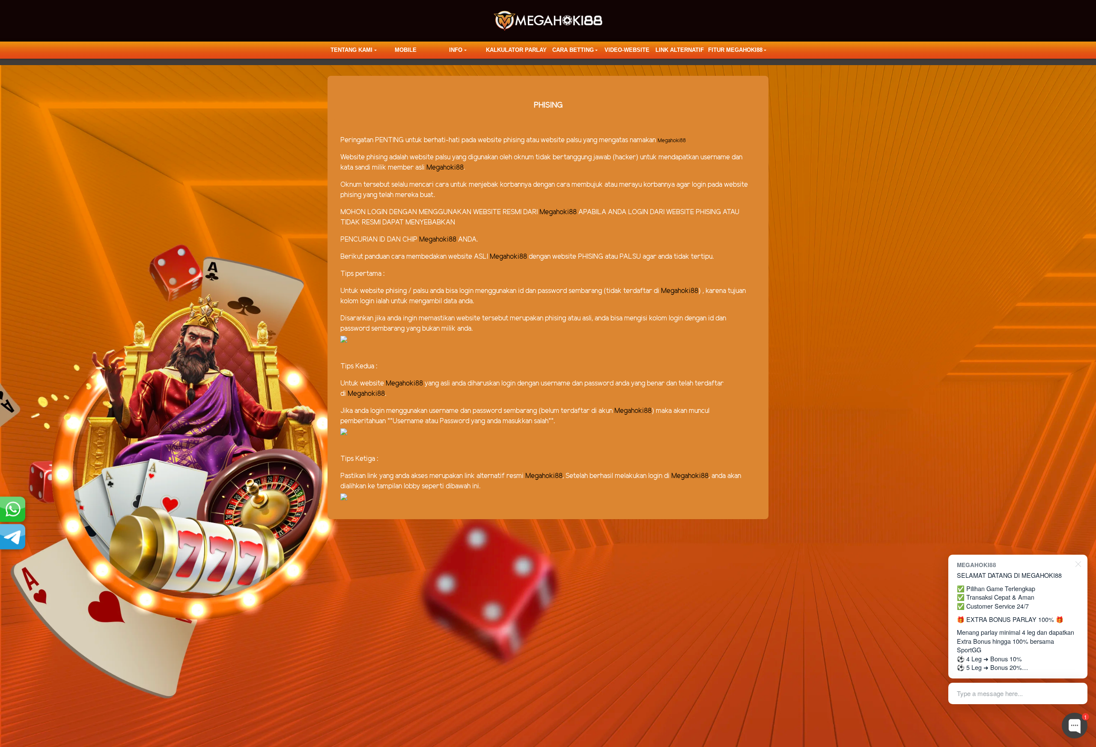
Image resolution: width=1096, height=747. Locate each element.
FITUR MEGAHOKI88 (735, 50)
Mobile (406, 50)
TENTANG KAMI (351, 50)
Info (455, 50)
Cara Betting (573, 50)
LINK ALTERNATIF (679, 50)
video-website (627, 50)
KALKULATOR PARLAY (516, 50)
